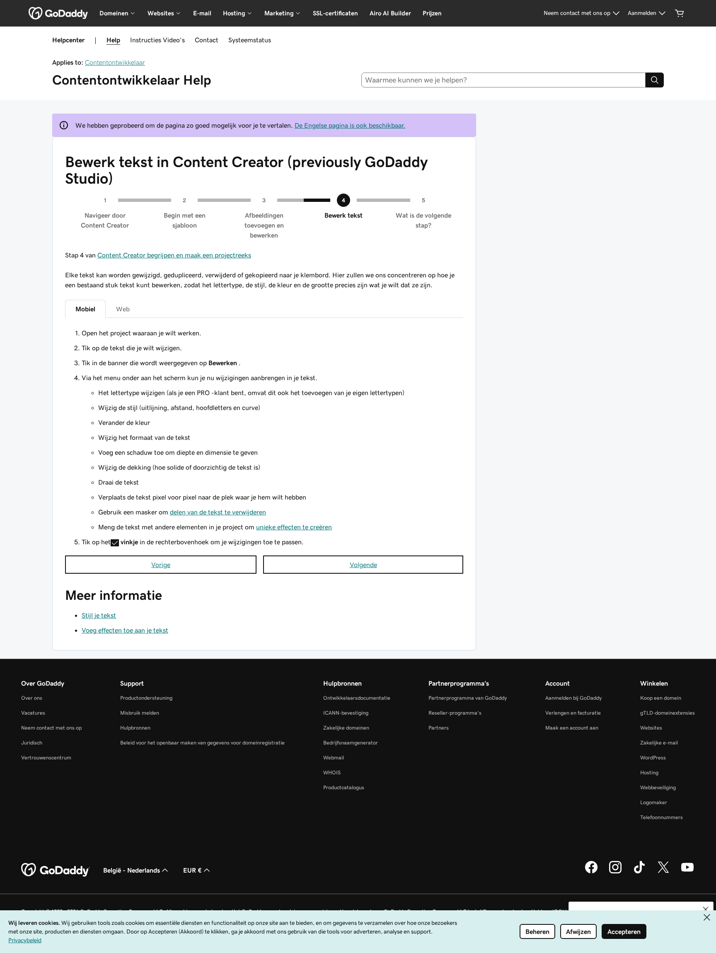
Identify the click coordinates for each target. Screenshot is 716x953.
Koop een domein (660, 698)
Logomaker (653, 802)
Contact (206, 39)
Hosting (649, 772)
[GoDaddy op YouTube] (687, 872)
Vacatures (33, 712)
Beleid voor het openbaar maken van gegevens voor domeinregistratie (202, 742)
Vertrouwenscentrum (46, 757)
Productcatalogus (343, 787)
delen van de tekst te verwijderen (218, 512)
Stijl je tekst (99, 615)
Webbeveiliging (658, 787)
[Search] (655, 80)
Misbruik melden (139, 712)
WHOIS (332, 772)
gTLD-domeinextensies (667, 712)
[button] (705, 909)
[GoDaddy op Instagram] (615, 872)
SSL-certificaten (335, 13)
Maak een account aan (571, 727)
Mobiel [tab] (85, 309)
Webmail (333, 757)
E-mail (202, 13)
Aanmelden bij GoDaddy (573, 698)
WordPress (653, 757)
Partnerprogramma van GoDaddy (467, 698)
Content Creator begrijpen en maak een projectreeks (174, 255)
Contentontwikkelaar (115, 62)
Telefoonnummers (661, 817)
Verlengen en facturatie (573, 712)
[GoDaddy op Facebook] (591, 872)
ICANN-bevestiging (345, 712)
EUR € (192, 870)
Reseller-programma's (454, 712)
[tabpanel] (264, 438)
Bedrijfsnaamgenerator (350, 742)
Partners (438, 727)
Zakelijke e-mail (659, 742)
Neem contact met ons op (51, 727)
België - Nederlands (131, 870)
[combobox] (503, 80)
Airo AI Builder (390, 13)
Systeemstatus (249, 39)
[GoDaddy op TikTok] (639, 872)
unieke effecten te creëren (294, 527)
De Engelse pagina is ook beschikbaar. (350, 125)
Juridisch (31, 742)
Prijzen (432, 13)
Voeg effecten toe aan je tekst (125, 630)
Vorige (160, 564)
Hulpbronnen (135, 727)
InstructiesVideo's (157, 39)
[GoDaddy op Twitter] (663, 872)
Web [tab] (123, 309)
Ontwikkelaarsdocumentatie (356, 698)
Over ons (31, 698)
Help (113, 39)
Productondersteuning (146, 698)
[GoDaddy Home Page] (55, 870)
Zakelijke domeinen (346, 727)
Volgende (363, 564)
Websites (651, 727)
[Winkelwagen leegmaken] (679, 13)
